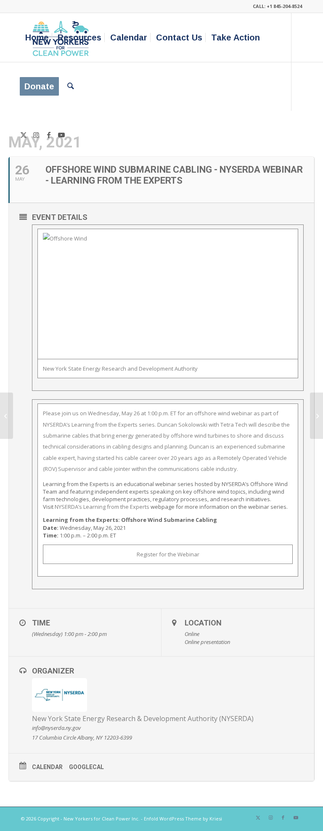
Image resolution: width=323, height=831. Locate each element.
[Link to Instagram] (36, 134)
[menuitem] (37, 37)
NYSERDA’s (102, 506)
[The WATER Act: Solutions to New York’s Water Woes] (6, 416)
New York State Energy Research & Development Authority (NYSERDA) (143, 718)
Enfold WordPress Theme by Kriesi (183, 818)
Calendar (47, 767)
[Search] (70, 86)
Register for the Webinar (168, 554)
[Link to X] (23, 134)
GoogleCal (86, 767)
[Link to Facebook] (48, 134)
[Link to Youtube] (61, 134)
